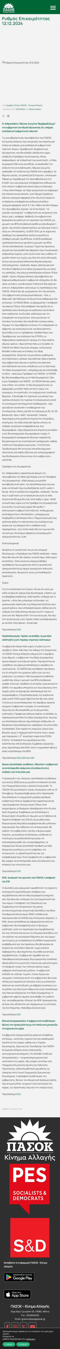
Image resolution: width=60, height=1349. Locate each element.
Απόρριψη (23, 1344)
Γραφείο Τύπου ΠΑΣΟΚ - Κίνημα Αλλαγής (24, 105)
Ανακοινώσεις (35, 109)
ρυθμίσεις (30, 1339)
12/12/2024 (20, 109)
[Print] (9, 116)
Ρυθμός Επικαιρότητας (12, 1109)
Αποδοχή (8, 1344)
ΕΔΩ (18, 629)
